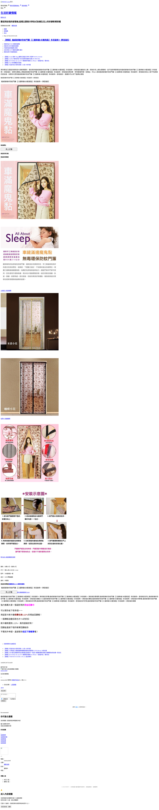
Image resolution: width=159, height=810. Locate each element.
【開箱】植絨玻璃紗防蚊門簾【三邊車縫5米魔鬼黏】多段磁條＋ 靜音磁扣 (36, 40)
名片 (5, 33)
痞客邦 (14, 680)
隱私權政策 (89, 787)
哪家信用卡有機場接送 (10, 52)
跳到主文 (3, 17)
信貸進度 (3, 739)
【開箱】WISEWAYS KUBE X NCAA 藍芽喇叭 (17, 656)
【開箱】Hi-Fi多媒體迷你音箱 (12, 62)
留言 (17, 680)
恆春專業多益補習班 (10, 644)
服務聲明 (95, 787)
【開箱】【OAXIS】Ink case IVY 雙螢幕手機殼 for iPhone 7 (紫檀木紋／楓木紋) (26, 60)
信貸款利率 (4, 737)
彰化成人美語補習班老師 (8, 557)
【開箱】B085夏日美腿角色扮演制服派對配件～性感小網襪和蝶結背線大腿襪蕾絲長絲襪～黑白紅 (32, 652)
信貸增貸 (3, 743)
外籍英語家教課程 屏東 (11, 48)
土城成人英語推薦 (6, 290)
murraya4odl (4, 670)
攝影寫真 (14, 25)
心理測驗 (13, 684)
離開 (9, 806)
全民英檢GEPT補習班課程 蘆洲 (13, 50)
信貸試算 (3, 741)
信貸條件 (3, 735)
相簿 (5, 29)
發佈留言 (3, 701)
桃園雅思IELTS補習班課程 (16, 584)
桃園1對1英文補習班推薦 (11, 46)
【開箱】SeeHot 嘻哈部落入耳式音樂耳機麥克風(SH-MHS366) (22, 58)
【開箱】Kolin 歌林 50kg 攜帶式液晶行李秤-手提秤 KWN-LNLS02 (23, 56)
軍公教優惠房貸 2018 (23, 592)
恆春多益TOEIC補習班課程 (12, 44)
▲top (2, 687)
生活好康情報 (9, 12)
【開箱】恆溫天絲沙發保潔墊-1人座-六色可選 (17, 64)
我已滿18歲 (4, 806)
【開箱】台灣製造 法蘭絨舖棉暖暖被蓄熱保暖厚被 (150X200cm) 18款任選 (25, 650)
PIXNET (67, 787)
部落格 (6, 31)
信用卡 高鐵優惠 (5, 418)
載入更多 (3, 690)
